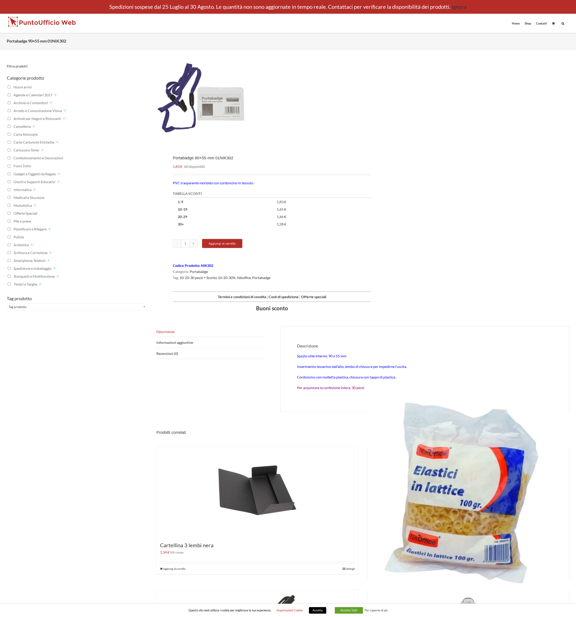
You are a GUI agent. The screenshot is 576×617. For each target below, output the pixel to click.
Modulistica (23, 205)
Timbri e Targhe (25, 284)
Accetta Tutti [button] (348, 610)
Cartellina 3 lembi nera (187, 545)
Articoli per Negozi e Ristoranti (37, 118)
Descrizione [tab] (165, 331)
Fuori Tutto (22, 166)
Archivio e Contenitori (31, 103)
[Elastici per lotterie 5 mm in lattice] (468, 495)
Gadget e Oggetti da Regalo (35, 174)
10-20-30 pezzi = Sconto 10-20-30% (208, 277)
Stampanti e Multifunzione (34, 276)
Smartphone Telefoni (29, 260)
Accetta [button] (318, 610)
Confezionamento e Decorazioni (38, 158)
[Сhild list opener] (55, 94)
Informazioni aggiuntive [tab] (174, 342)
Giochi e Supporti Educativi (34, 182)
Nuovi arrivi (23, 87)
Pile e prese (22, 221)
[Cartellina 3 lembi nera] (257, 492)
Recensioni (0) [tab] (167, 353)
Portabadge (199, 271)
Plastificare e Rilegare (30, 229)
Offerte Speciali (25, 213)
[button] (563, 23)
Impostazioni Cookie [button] (290, 610)
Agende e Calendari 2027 (33, 95)
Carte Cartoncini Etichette (34, 142)
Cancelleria (22, 126)
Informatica (23, 189)
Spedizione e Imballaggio (33, 268)
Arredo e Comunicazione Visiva (38, 110)
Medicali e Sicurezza (29, 197)
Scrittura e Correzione (30, 252)
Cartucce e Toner (26, 150)
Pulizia (19, 237)
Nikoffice (244, 277)
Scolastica (21, 245)
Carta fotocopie (26, 134)
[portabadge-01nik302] (255, 99)
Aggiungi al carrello (222, 243)
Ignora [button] (459, 6)
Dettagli (350, 568)
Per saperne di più (376, 610)
